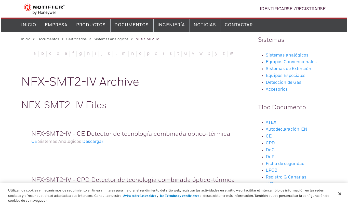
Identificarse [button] (276, 9)
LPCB (271, 170)
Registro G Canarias (286, 177)
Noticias (205, 25)
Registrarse (311, 9)
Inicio (28, 25)
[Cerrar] (339, 193)
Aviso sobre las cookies (140, 196)
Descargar (92, 142)
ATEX (271, 122)
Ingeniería (171, 25)
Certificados (76, 39)
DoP (270, 157)
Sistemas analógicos (111, 39)
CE (34, 142)
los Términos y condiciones (180, 196)
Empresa (56, 25)
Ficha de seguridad (285, 164)
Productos (91, 25)
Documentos (131, 25)
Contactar (239, 25)
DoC (270, 150)
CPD (270, 143)
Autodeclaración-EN (286, 129)
